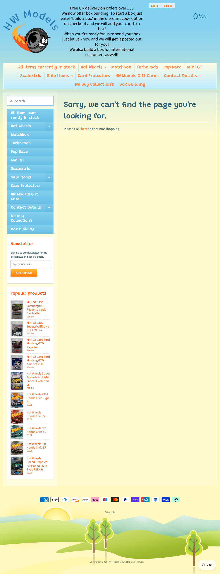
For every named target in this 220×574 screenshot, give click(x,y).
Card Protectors (94, 76)
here (84, 129)
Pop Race (172, 67)
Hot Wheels (94, 68)
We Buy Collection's (94, 84)
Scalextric (30, 76)
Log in (154, 6)
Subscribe (24, 273)
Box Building (132, 84)
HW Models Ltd (115, 561)
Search (110, 512)
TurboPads (147, 67)
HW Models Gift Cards (137, 76)
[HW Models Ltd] (30, 31)
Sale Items (60, 77)
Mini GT (194, 67)
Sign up (168, 6)
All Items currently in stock (46, 67)
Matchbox (121, 67)
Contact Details (183, 77)
